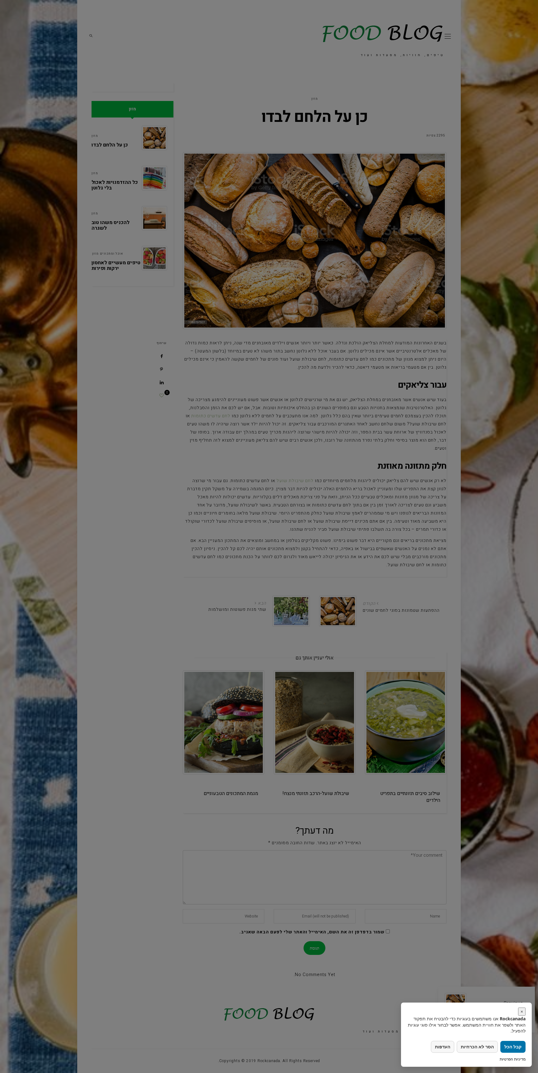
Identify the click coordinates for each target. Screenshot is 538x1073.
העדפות (442, 1047)
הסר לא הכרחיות (477, 1047)
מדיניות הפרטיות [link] (513, 1059)
